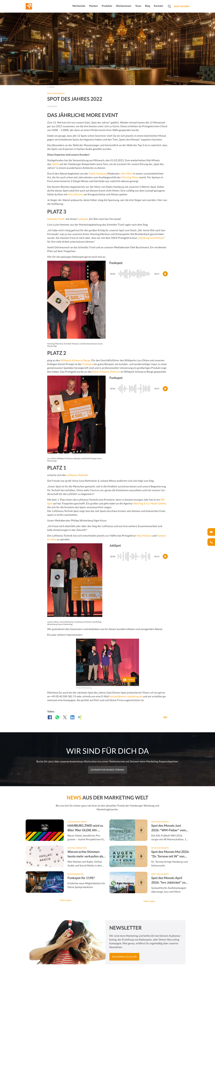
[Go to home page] (35, 6)
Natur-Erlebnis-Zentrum (106, 371)
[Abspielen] (165, 273)
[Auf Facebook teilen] (49, 717)
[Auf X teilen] (64, 717)
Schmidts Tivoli (56, 219)
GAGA (55, 164)
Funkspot (82, 219)
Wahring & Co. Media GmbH (149, 503)
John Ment (126, 173)
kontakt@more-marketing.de (125, 696)
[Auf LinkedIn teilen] (72, 717)
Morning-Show (129, 177)
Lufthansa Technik (76, 475)
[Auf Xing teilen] (79, 717)
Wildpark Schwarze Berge (75, 360)
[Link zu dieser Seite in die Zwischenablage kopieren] (165, 717)
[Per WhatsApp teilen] (57, 717)
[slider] (135, 274)
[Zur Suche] (169, 6)
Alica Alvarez (75, 194)
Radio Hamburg (98, 173)
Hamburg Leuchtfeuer (151, 237)
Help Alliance (144, 535)
